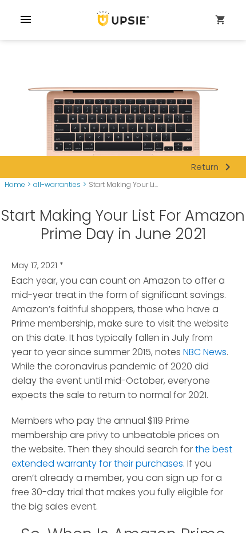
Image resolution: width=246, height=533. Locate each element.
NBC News (205, 352)
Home (15, 185)
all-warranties (57, 185)
